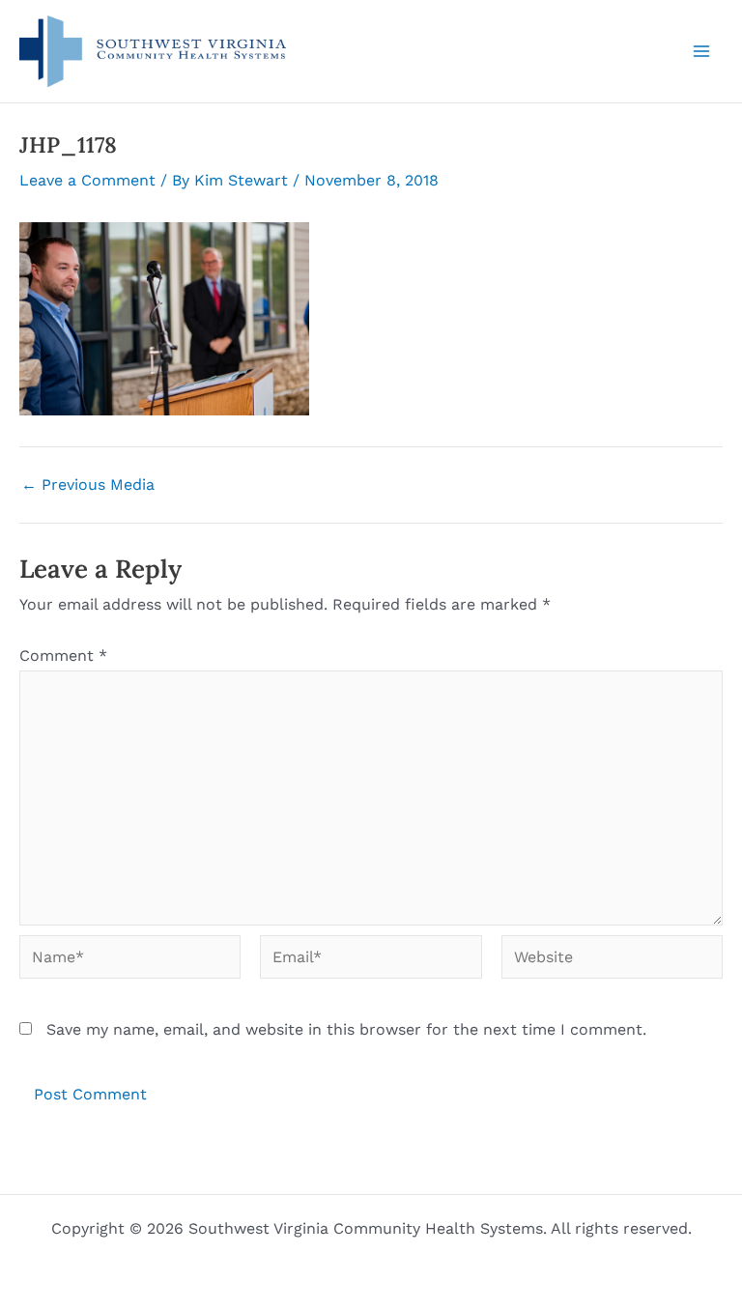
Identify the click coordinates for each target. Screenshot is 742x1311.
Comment (63, 655)
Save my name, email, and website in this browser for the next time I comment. (346, 1029)
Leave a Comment (87, 180)
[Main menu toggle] (701, 51)
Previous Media (88, 485)
